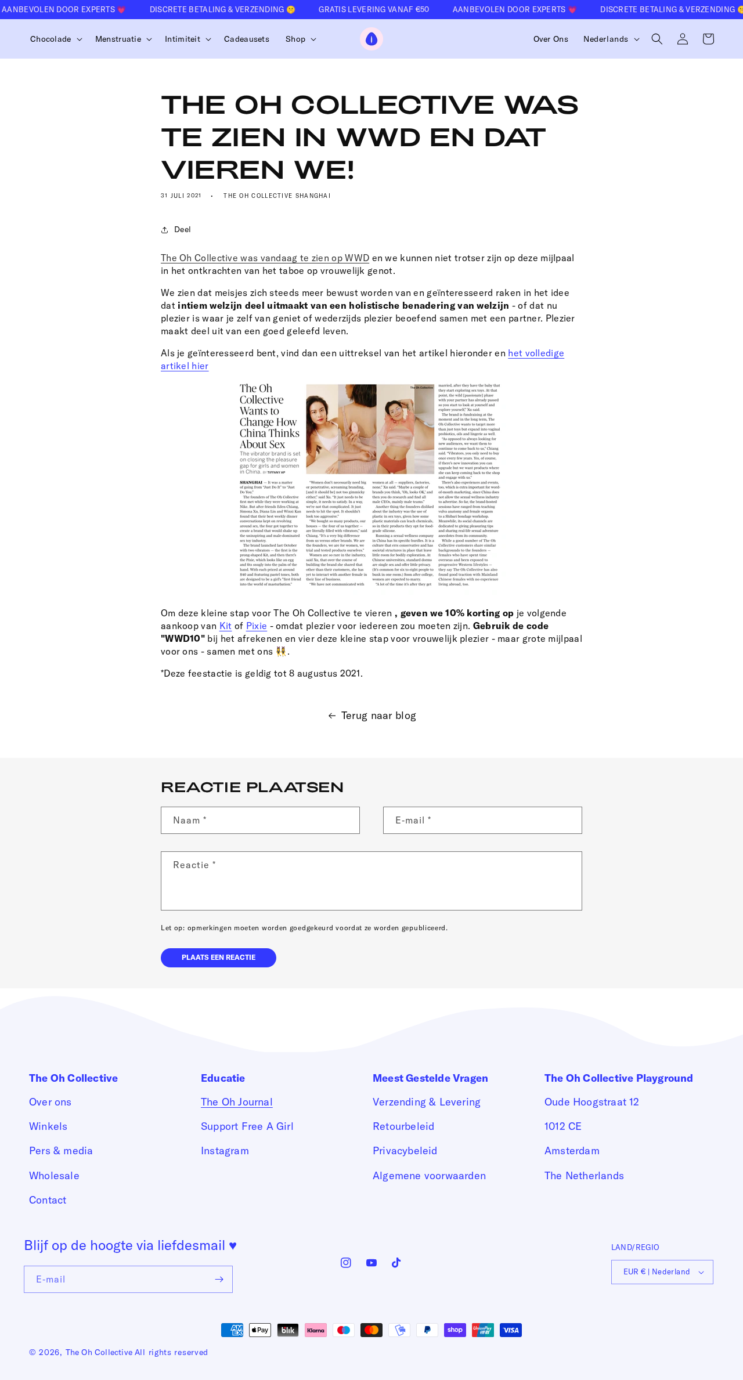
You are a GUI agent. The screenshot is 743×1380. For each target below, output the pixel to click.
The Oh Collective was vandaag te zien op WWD (265, 257)
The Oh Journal (237, 1101)
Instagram (225, 1150)
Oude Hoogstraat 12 (592, 1101)
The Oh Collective (99, 1352)
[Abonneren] (219, 1279)
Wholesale (54, 1175)
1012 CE (563, 1126)
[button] (54, 39)
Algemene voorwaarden (429, 1175)
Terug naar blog (379, 715)
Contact (47, 1199)
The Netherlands (584, 1175)
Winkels (48, 1126)
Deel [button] (182, 229)
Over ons (50, 1101)
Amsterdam (572, 1150)
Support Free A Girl (247, 1126)
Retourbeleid (403, 1126)
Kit (225, 625)
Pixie (257, 625)
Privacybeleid (405, 1150)
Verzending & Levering (427, 1101)
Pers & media (61, 1150)
